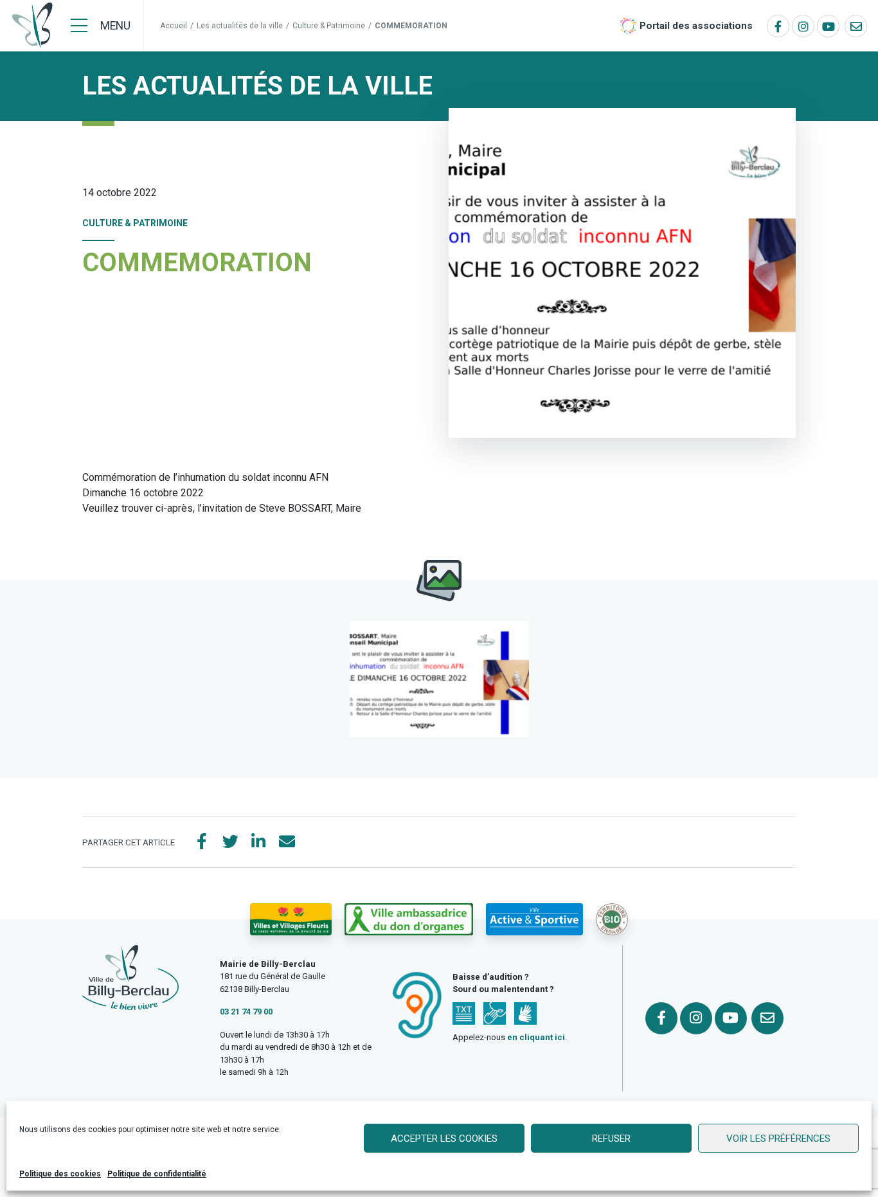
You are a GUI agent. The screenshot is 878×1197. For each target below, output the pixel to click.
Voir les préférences (778, 1138)
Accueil (173, 25)
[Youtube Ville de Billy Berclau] (828, 26)
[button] (439, 679)
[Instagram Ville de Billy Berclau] (803, 26)
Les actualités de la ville (240, 25)
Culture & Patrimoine (328, 25)
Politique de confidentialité (156, 1173)
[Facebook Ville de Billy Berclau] (778, 26)
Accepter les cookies (444, 1138)
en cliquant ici (536, 1037)
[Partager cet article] (287, 842)
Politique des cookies (60, 1173)
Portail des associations (696, 26)
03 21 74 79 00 (246, 1011)
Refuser (611, 1138)
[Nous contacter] (856, 26)
